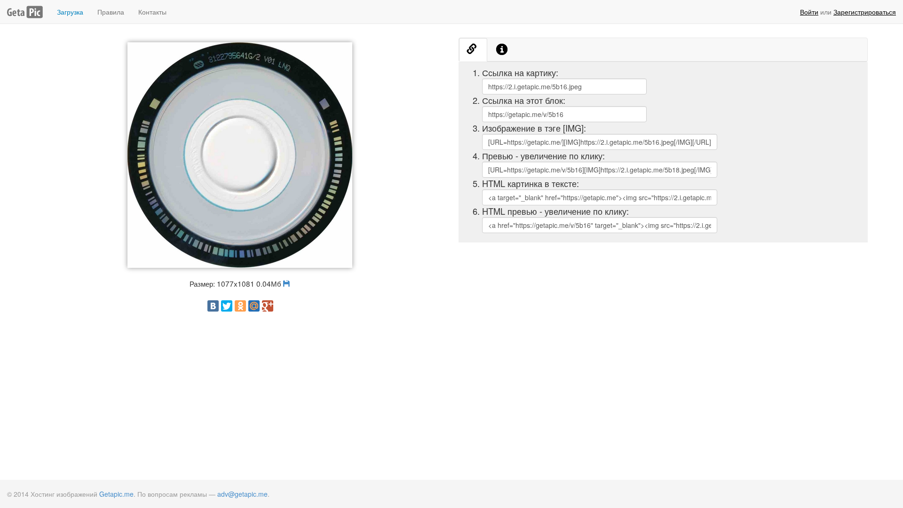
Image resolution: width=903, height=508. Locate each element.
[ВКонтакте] (213, 306)
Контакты (152, 11)
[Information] (502, 50)
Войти (809, 11)
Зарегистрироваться (864, 11)
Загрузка (70, 11)
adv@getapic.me (242, 494)
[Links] (473, 50)
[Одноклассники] (240, 306)
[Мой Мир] (254, 306)
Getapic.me (116, 494)
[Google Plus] (267, 306)
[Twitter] (226, 306)
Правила (110, 11)
